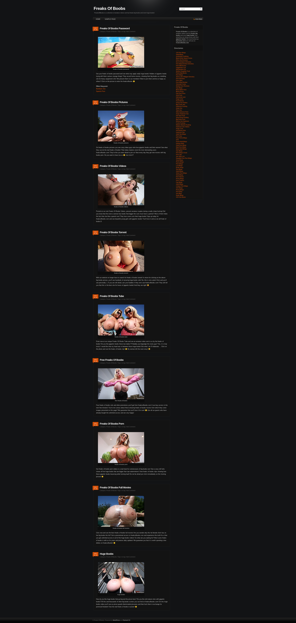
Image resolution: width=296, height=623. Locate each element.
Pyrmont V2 (126, 620)
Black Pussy (180, 91)
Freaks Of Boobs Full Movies (115, 487)
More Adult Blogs (181, 149)
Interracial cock (180, 97)
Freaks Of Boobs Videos (113, 166)
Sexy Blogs (179, 160)
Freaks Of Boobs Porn (112, 423)
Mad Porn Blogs (181, 147)
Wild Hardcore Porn (182, 112)
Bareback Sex (101, 89)
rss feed (198, 19)
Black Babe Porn (181, 90)
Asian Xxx (179, 108)
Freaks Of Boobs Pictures (114, 102)
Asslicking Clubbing (182, 56)
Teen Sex (179, 110)
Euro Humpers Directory (183, 62)
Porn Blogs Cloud (181, 153)
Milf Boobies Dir (181, 69)
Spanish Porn (100, 91)
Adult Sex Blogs (181, 134)
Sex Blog (179, 193)
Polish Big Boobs (181, 73)
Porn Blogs (179, 75)
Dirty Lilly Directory (182, 60)
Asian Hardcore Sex (182, 114)
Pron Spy (179, 154)
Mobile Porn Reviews (182, 86)
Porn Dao (179, 136)
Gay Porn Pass (180, 93)
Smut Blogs (179, 175)
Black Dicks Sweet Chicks (184, 58)
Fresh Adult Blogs (181, 141)
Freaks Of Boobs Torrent (113, 232)
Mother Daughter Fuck (183, 71)
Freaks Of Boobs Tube (112, 296)
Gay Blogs (179, 88)
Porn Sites (179, 80)
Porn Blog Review (181, 82)
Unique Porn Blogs (182, 186)
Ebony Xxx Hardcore (182, 121)
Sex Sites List (180, 156)
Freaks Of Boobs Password (115, 28)
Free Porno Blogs (181, 138)
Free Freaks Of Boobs (111, 359)
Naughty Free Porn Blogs (184, 158)
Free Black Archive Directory (185, 64)
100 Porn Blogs (181, 52)
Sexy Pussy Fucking (182, 117)
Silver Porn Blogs (181, 173)
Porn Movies (180, 177)
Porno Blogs (180, 162)
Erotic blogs (179, 167)
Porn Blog (179, 191)
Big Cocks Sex (180, 104)
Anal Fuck (179, 95)
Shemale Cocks (181, 84)
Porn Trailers (180, 180)
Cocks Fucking (180, 123)
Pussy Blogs (180, 178)
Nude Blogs (179, 195)
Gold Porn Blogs (181, 145)
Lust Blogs (179, 165)
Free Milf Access (181, 65)
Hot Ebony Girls (181, 130)
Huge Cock (179, 99)
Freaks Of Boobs (109, 8)
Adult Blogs (179, 54)
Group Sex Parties (181, 103)
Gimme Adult (180, 143)
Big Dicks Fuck (180, 119)
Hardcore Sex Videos (182, 127)
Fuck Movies (180, 101)
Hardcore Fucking (181, 106)
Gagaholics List (181, 67)
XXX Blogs (179, 188)
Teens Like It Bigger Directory (185, 77)
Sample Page (110, 19)
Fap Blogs (179, 182)
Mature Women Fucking (183, 125)
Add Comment (130, 31)
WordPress (116, 620)
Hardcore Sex (180, 132)
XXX (177, 140)
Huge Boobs (106, 553)
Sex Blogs (179, 169)
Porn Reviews (180, 78)
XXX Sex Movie (181, 197)
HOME (98, 19)
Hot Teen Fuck (180, 115)
